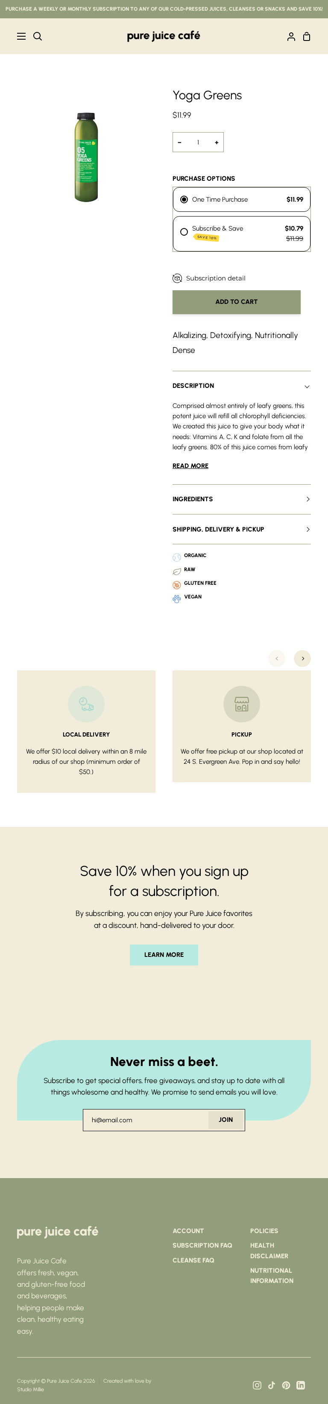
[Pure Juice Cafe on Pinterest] (286, 1385)
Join (226, 1120)
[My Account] (288, 36)
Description (193, 386)
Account (188, 1231)
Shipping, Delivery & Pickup (218, 529)
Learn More (164, 955)
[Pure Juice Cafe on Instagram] (257, 1385)
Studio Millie (30, 1389)
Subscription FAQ (202, 1245)
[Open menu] (13, 36)
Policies (264, 1231)
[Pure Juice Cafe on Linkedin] (300, 1385)
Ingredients (193, 499)
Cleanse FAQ (193, 1260)
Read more (190, 466)
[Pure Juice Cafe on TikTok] (271, 1385)
